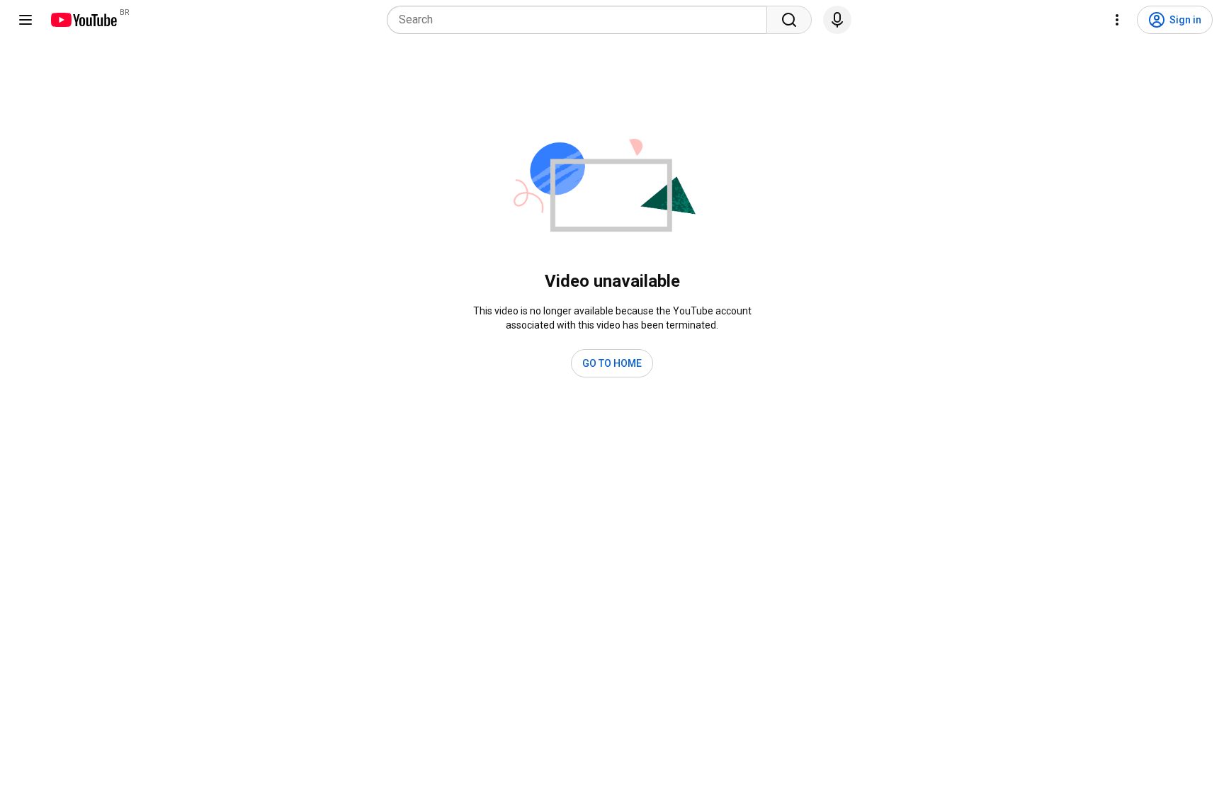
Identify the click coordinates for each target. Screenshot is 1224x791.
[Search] (789, 20)
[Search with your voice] (837, 20)
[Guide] (25, 19)
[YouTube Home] (83, 20)
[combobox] (581, 19)
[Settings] (1117, 19)
